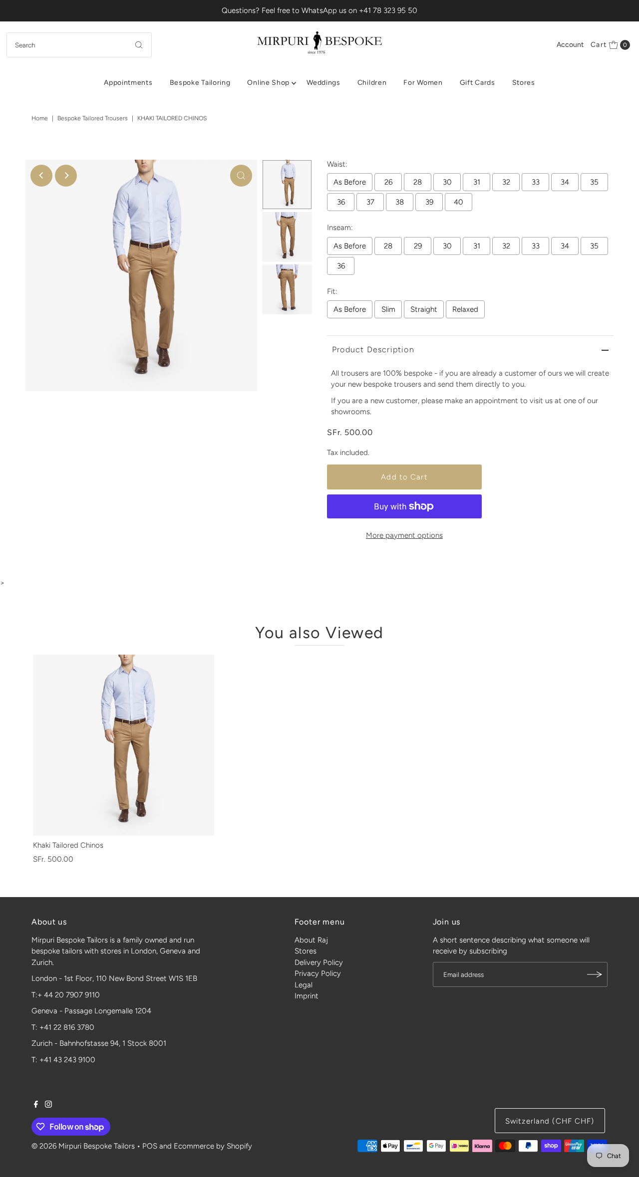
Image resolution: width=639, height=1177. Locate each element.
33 (536, 182)
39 (429, 202)
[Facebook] (36, 1105)
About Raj (311, 940)
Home (39, 118)
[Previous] (41, 176)
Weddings (323, 82)
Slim (388, 309)
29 (418, 245)
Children (372, 82)
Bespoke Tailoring (200, 82)
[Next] (66, 176)
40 (458, 202)
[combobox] (79, 44)
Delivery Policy (319, 962)
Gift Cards (477, 82)
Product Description (373, 349)
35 (594, 182)
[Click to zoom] (241, 176)
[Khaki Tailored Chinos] (123, 745)
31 (476, 182)
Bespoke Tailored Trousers (92, 118)
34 (565, 182)
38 (399, 202)
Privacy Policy (318, 973)
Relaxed (465, 309)
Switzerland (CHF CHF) (550, 1121)
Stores (523, 82)
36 (341, 202)
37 (370, 202)
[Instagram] (48, 1105)
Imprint (307, 995)
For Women (422, 82)
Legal (304, 984)
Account (570, 44)
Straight (423, 309)
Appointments (128, 82)
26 (388, 182)
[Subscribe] (595, 974)
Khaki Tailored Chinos (68, 845)
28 (417, 182)
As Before (349, 182)
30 (447, 182)
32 (506, 182)
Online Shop (268, 82)
